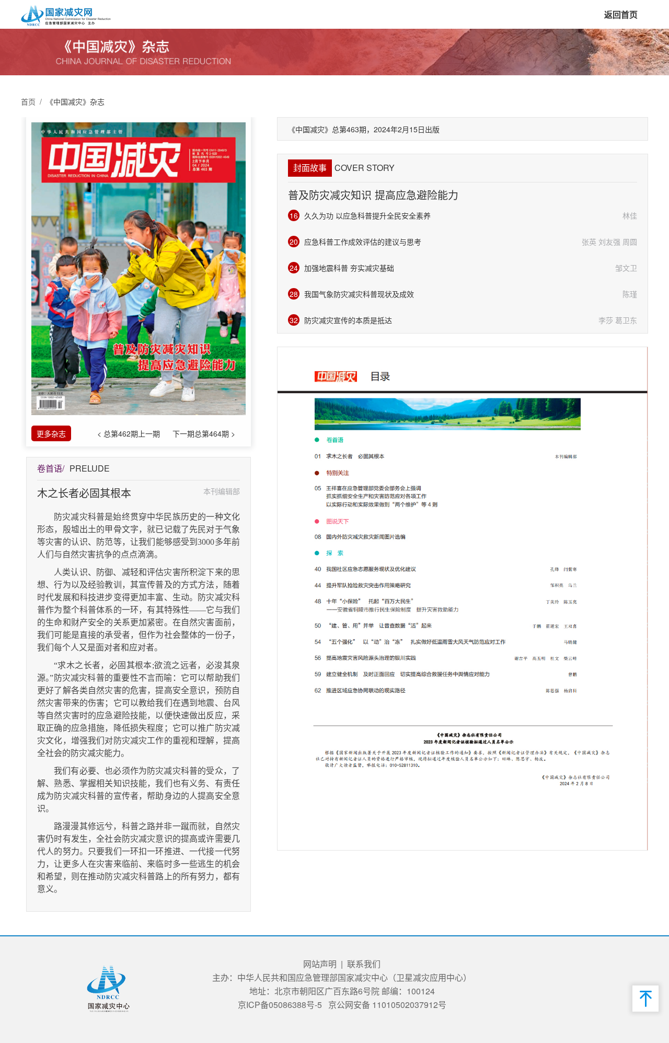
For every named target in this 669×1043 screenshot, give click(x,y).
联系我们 (363, 964)
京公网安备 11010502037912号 (387, 1005)
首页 (28, 101)
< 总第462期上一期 (128, 433)
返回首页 (621, 14)
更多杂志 (51, 433)
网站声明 (320, 964)
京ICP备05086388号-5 (280, 1005)
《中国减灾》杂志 (75, 101)
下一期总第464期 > (203, 433)
